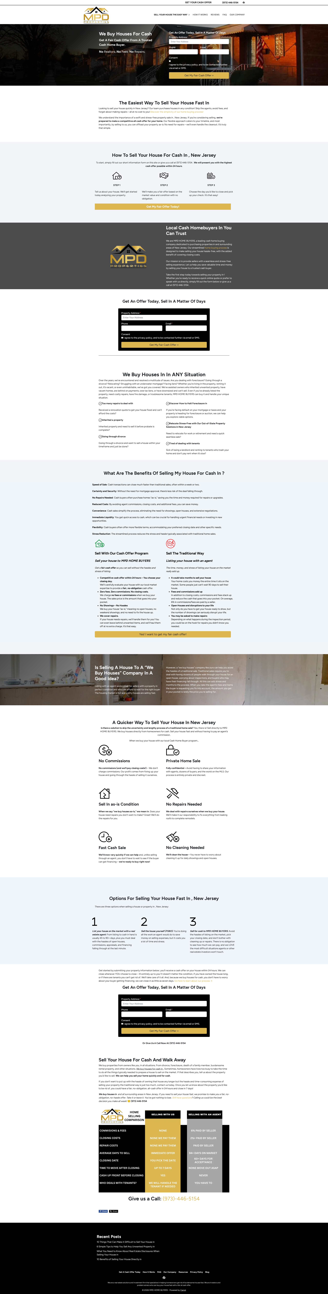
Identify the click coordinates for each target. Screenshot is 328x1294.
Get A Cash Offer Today (129, 1272)
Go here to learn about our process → (193, 980)
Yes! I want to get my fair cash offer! (163, 634)
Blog (207, 1272)
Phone (172, 47)
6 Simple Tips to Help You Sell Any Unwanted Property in (126, 1246)
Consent (173, 57)
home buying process (216, 247)
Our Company (237, 14)
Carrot (183, 1290)
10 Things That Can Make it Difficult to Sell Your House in (126, 1242)
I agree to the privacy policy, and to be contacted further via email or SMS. (198, 66)
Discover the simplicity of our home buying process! (176, 111)
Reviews (215, 14)
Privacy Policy (196, 1272)
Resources (183, 1272)
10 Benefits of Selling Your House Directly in (119, 1259)
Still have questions (182, 1097)
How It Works (200, 14)
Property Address (178, 37)
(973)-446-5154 (181, 1199)
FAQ (225, 14)
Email (203, 47)
